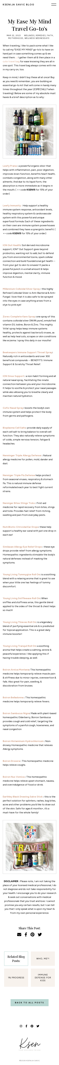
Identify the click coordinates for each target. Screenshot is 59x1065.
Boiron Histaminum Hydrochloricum (23, 741)
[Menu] (54, 4)
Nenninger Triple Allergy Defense (22, 455)
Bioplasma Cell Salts (14, 427)
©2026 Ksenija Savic (29, 1061)
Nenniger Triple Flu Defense (19, 475)
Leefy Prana (10, 165)
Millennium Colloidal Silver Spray (21, 288)
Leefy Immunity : (13, 205)
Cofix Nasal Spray (13, 407)
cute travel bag (11, 61)
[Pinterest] (32, 1026)
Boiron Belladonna (13, 697)
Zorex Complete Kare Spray (19, 316)
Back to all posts (29, 1002)
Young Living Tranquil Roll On (19, 645)
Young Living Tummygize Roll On (21, 574)
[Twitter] (38, 1026)
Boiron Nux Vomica (14, 776)
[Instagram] (21, 1026)
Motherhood (15, 38)
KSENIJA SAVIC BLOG (18, 4)
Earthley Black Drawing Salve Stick (23, 796)
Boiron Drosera (12, 760)
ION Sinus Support (14, 376)
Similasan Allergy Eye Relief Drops (23, 546)
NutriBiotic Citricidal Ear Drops (20, 526)
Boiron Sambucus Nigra (16, 713)
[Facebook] (26, 1026)
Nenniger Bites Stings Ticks (19, 503)
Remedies (41, 35)
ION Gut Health (11, 245)
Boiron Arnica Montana (16, 669)
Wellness (29, 35)
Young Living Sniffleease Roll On (21, 598)
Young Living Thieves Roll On (19, 622)
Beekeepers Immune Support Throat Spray (27, 352)
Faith (50, 35)
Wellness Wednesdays (37, 38)
